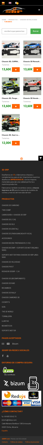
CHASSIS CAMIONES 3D (11, 297)
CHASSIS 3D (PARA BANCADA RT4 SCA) (17, 234)
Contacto (5, 442)
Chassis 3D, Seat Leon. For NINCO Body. (18, 135)
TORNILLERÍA (7, 316)
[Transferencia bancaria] (3, 343)
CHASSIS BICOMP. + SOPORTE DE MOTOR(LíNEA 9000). (20, 249)
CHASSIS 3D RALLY (9, 293)
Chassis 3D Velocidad (28, 20)
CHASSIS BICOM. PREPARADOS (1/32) (16, 243)
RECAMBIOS (6, 288)
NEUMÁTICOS (7, 326)
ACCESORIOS (7, 238)
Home (4, 20)
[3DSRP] (21, 275)
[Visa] (8, 343)
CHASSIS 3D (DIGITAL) (10, 229)
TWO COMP (6, 210)
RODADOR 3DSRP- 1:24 (10, 271)
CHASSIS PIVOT (8, 267)
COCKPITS (6, 302)
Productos (13, 20)
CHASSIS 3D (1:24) (9, 219)
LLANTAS (5, 321)
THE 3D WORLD (7, 312)
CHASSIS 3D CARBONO (10, 205)
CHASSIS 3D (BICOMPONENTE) (13, 278)
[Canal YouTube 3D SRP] (7, 356)
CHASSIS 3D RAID (8, 283)
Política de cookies (17, 442)
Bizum (15, 343)
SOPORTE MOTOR (9, 331)
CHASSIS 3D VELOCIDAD (11, 262)
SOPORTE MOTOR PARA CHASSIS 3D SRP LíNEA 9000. (20, 256)
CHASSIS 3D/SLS (8, 224)
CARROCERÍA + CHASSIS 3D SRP (14, 215)
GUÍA (3, 307)
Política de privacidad (32, 442)
